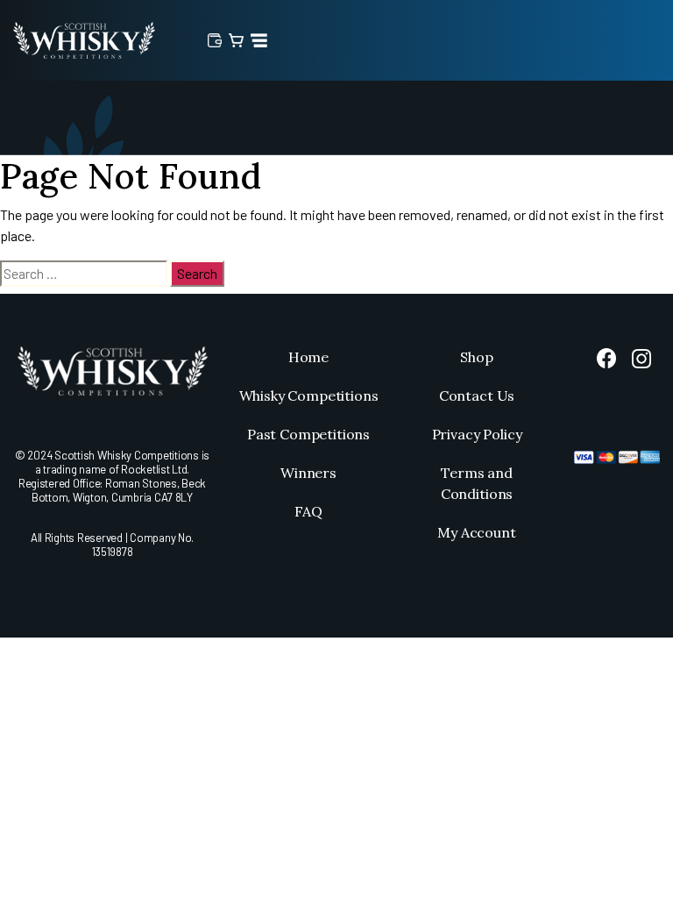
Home (308, 357)
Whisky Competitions (309, 395)
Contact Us (476, 395)
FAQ (308, 511)
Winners (308, 472)
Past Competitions (308, 434)
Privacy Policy (477, 434)
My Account (476, 532)
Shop (476, 357)
